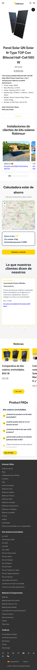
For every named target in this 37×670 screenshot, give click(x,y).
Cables (4, 621)
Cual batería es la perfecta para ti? (14, 611)
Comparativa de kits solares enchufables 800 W (13, 370)
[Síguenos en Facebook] (3, 653)
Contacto (5, 479)
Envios (4, 644)
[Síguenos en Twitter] (8, 653)
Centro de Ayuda (8, 485)
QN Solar (18, 67)
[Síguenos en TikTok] (29, 653)
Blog (3, 472)
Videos (4, 519)
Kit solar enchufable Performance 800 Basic (16, 305)
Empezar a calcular (18, 252)
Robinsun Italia (7, 499)
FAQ (3, 482)
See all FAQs (10, 453)
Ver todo (18, 391)
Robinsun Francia (8, 496)
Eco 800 (5, 543)
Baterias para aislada (9, 607)
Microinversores (8, 617)
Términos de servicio (9, 638)
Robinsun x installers (9, 509)
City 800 (5, 546)
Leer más (5, 378)
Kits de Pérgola (7, 560)
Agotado (18, 116)
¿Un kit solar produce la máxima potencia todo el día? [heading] (19, 438)
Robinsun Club (7, 489)
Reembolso (6, 641)
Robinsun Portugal (8, 502)
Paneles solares (7, 614)
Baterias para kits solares (11, 600)
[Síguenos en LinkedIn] (34, 653)
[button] (4, 203)
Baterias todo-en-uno (9, 604)
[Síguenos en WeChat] (8, 656)
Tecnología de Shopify (24, 666)
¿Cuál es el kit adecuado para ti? (13, 587)
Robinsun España (8, 492)
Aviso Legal (6, 648)
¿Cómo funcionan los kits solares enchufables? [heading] (19, 445)
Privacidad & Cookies (9, 634)
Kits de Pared (6, 567)
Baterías (5, 597)
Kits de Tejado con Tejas (10, 570)
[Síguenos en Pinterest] (18, 653)
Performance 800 (8, 539)
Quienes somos (7, 469)
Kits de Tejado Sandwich (10, 573)
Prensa (4, 516)
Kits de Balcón (7, 563)
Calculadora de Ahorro (10, 580)
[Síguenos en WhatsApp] (3, 656)
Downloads (6, 523)
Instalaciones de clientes (10, 475)
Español (25, 661)
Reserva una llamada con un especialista (16, 526)
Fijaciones (5, 624)
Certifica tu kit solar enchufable (13, 584)
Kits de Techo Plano (9, 553)
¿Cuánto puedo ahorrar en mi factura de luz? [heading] (17, 423)
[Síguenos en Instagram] (13, 653)
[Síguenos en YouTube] (23, 653)
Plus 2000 (5, 550)
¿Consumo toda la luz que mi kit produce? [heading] (18, 430)
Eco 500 (5, 536)
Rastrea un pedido (8, 512)
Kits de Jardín (7, 556)
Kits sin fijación (7, 577)
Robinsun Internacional (10, 506)
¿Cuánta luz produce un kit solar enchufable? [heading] (19, 415)
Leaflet (15, 229)
